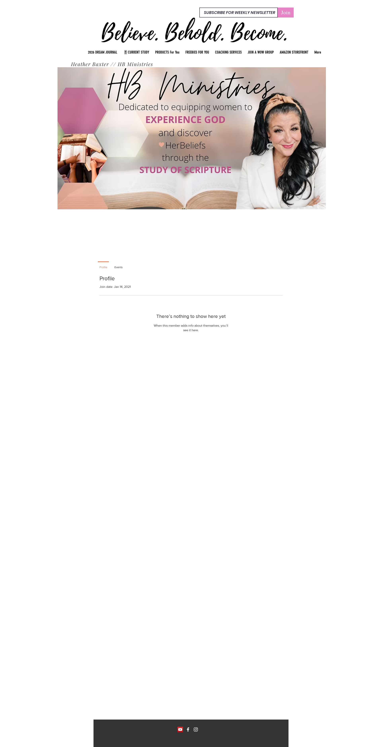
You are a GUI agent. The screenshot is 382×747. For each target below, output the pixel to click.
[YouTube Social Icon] (180, 729)
